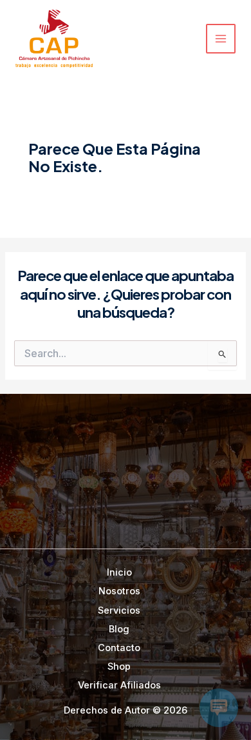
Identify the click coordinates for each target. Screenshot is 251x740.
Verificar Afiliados (119, 685)
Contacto (119, 648)
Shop (119, 666)
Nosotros (119, 591)
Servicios (119, 610)
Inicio (119, 572)
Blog (119, 629)
